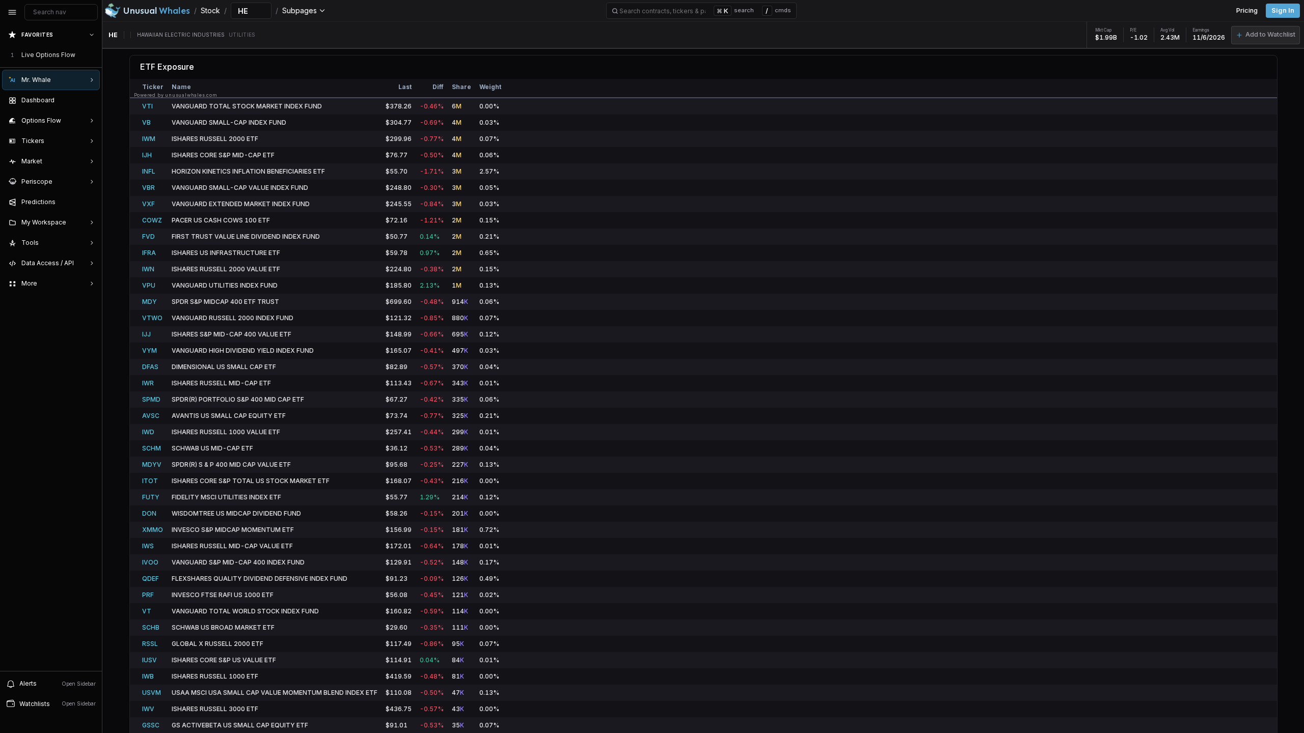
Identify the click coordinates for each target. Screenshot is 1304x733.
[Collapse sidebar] (12, 12)
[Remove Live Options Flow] (93, 55)
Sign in (1282, 10)
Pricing (1247, 10)
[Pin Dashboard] (90, 100)
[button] (1265, 35)
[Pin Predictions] (90, 202)
